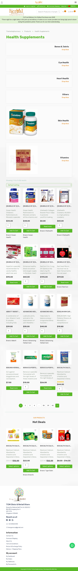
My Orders (9, 559)
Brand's (31, 475)
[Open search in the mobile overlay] (49, 12)
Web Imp (54, 569)
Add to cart (14, 231)
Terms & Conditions (12, 544)
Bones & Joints (62, 46)
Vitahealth (49, 231)
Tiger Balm (49, 471)
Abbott (13, 340)
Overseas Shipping (54, 6)
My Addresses (10, 561)
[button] (72, 545)
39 (48, 405)
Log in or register (30, 6)
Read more (48, 226)
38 (44, 405)
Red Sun (65, 287)
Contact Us (42, 6)
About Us (63, 6)
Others (65, 94)
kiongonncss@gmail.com (15, 527)
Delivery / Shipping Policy (14, 549)
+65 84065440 (13, 524)
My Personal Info (11, 564)
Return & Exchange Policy (14, 546)
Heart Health (63, 78)
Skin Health (63, 120)
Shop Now (65, 49)
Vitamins (64, 158)
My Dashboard (10, 556)
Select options (14, 466)
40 (53, 405)
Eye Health (64, 62)
